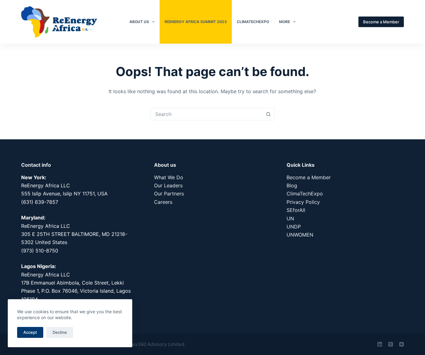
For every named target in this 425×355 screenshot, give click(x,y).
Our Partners (169, 193)
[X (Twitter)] (390, 344)
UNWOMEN (300, 235)
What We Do (168, 177)
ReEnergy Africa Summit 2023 (196, 21)
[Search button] (268, 114)
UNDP (294, 226)
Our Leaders (168, 185)
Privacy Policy (303, 202)
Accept (30, 332)
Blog (292, 185)
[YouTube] (401, 344)
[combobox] (207, 114)
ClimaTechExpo (253, 21)
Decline (60, 332)
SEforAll (296, 210)
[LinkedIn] (379, 344)
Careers (163, 202)
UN (290, 218)
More (284, 21)
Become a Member (381, 21)
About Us (139, 21)
